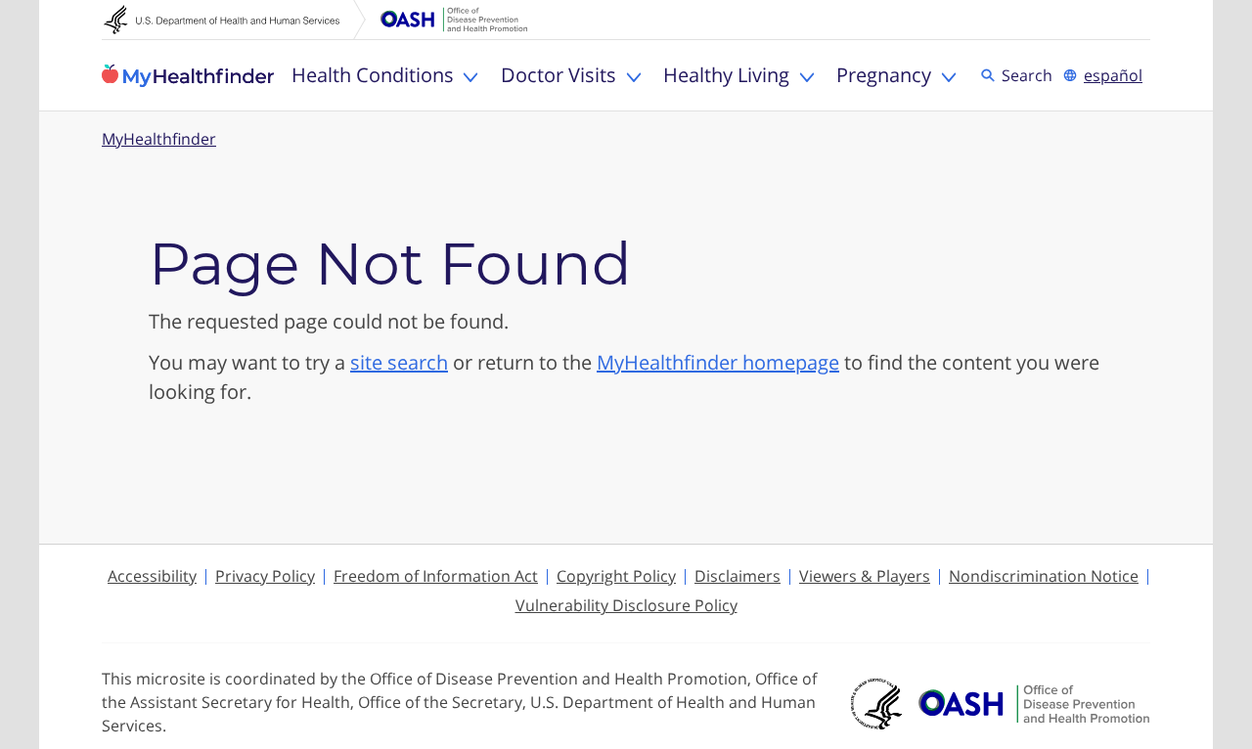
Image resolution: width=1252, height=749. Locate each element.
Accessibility (152, 576)
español (1113, 75)
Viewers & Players (864, 576)
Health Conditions (372, 75)
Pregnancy (883, 75)
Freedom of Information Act (436, 576)
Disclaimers (737, 576)
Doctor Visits (558, 75)
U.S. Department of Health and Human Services (235, 19)
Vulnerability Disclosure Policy (626, 605)
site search (399, 362)
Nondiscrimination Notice (1044, 576)
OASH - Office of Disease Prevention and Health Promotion (1033, 704)
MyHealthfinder (188, 75)
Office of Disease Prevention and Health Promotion (454, 19)
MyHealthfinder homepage (718, 362)
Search (1030, 74)
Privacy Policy (265, 576)
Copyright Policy (616, 576)
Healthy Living (726, 75)
